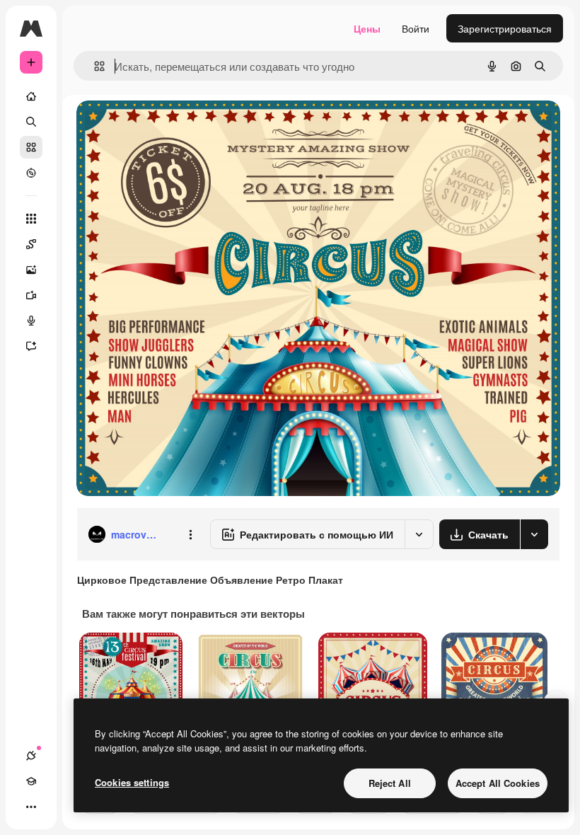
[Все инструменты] (31, 218)
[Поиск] (31, 121)
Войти (415, 28)
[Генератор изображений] (31, 269)
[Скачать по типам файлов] (534, 534)
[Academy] (31, 781)
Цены (367, 28)
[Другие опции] (190, 534)
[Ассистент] (31, 346)
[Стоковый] (31, 147)
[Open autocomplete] (93, 66)
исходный (171, 127)
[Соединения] (31, 755)
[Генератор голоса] (31, 320)
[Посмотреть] (31, 172)
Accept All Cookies (498, 783)
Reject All (390, 783)
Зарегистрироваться (505, 28)
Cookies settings (132, 782)
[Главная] (31, 96)
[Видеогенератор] (31, 295)
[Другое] (31, 806)
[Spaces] (31, 244)
